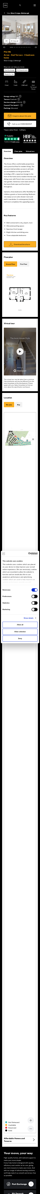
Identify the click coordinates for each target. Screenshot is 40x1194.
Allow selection (20, 632)
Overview (7, 151)
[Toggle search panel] (20, 5)
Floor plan (18, 151)
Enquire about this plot (22, 116)
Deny (20, 638)
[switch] (34, 596)
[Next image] (35, 47)
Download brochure (22, 244)
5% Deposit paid (22, 70)
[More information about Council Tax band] (21, 105)
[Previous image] (4, 47)
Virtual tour (30, 151)
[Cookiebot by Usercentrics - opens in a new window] (28, 553)
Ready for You (9, 74)
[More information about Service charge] (24, 102)
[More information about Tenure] (18, 99)
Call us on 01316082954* (22, 124)
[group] (20, 30)
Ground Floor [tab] (10, 264)
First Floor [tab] (23, 264)
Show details (28, 618)
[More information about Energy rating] (20, 96)
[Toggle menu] (34, 5)
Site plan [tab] (9, 405)
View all (15, 41)
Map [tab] (18, 405)
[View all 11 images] (20, 30)
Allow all (20, 625)
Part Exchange (9, 70)
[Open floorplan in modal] (20, 292)
